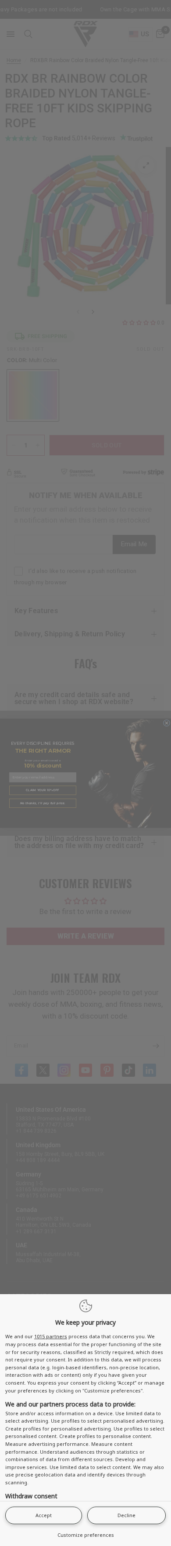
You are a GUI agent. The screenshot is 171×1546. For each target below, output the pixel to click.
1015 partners (50, 1336)
